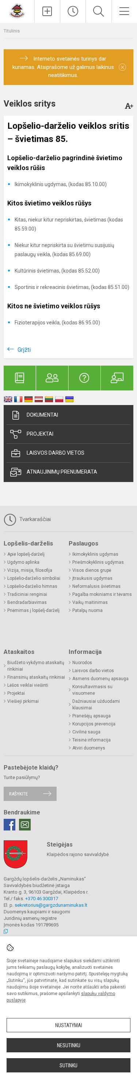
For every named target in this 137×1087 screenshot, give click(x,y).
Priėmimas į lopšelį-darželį (33, 610)
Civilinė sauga (86, 732)
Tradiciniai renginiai (27, 594)
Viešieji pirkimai (23, 701)
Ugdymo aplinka (23, 562)
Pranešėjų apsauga (91, 715)
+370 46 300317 (41, 898)
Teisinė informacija (91, 740)
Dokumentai (42, 415)
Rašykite (18, 794)
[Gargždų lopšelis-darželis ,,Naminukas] (16, 10)
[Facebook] (9, 824)
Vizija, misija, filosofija (29, 570)
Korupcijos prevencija (93, 723)
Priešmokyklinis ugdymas (98, 562)
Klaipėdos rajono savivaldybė (78, 854)
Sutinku (68, 1065)
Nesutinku (68, 1045)
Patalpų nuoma (87, 610)
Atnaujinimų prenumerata (62, 472)
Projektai (40, 434)
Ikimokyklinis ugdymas (95, 554)
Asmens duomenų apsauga (100, 678)
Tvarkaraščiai (34, 519)
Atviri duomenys (88, 748)
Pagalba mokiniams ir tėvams (102, 594)
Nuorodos (82, 662)
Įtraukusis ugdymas (92, 578)
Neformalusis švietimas (96, 586)
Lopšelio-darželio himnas (32, 586)
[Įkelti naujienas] (47, 11)
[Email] (25, 824)
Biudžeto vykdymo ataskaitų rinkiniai (35, 666)
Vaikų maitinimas (90, 602)
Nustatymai (68, 1025)
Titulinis (12, 31)
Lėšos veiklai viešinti (27, 685)
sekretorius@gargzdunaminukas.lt (51, 905)
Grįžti (24, 349)
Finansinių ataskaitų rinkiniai (36, 677)
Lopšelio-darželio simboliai (33, 578)
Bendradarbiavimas (27, 602)
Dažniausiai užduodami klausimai (96, 704)
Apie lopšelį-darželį (26, 554)
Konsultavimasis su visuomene (92, 690)
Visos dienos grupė (91, 570)
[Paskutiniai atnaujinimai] (72, 11)
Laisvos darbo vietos (55, 453)
